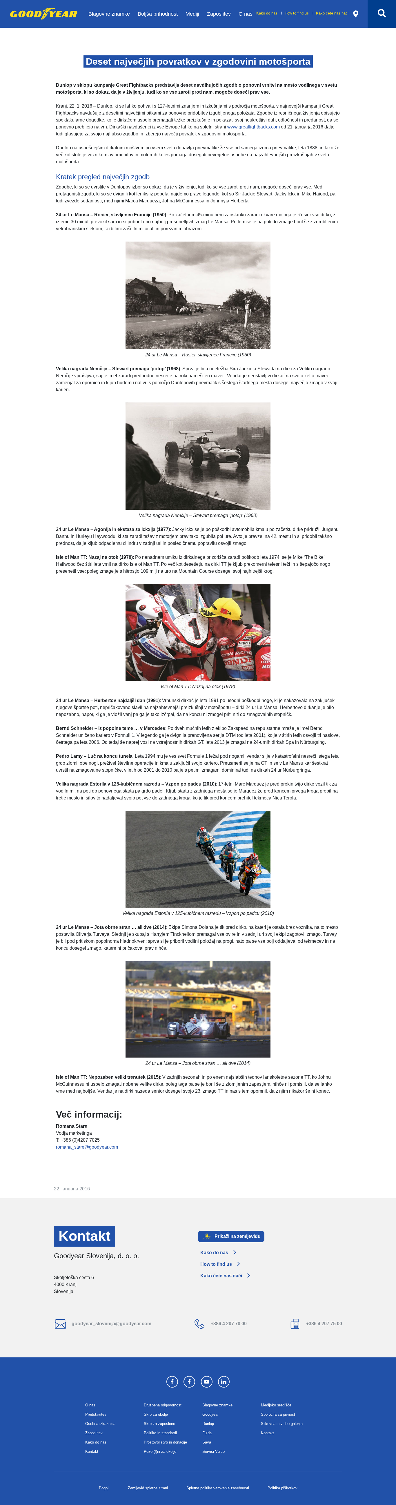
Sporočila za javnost (278, 1414)
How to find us (297, 13)
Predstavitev (95, 1414)
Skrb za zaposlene (159, 1423)
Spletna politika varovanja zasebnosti (217, 1488)
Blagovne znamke (109, 14)
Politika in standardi (160, 1433)
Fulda (207, 1433)
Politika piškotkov (282, 1488)
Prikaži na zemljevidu (237, 1236)
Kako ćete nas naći (332, 13)
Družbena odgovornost (162, 1405)
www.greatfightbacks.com (253, 126)
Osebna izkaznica (100, 1423)
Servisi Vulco (213, 1451)
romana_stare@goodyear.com (87, 1147)
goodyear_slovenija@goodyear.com (110, 1323)
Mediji (192, 14)
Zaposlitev (219, 14)
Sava (206, 1442)
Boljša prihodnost (158, 14)
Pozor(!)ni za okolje (160, 1451)
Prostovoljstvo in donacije (165, 1442)
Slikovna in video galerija (282, 1423)
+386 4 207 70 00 (228, 1323)
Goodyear (210, 1414)
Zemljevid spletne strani (148, 1488)
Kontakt (91, 1451)
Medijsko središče (276, 1405)
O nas (246, 14)
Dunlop (208, 1423)
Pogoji (104, 1488)
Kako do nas (267, 13)
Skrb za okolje (156, 1414)
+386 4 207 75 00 (323, 1323)
